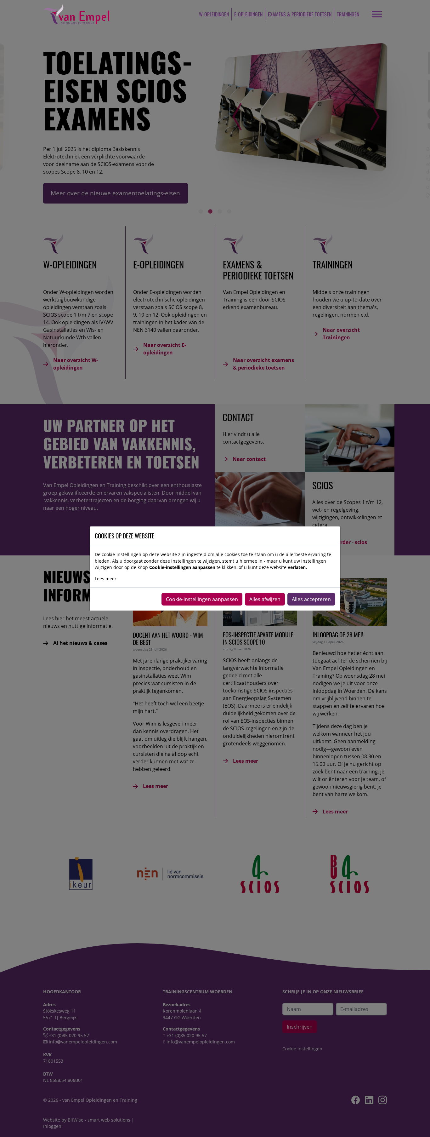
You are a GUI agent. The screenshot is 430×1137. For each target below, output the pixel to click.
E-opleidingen (248, 14)
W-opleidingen (214, 14)
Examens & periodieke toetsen (299, 14)
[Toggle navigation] (377, 14)
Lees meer (105, 579)
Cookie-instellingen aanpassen (202, 599)
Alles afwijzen (264, 599)
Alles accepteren (311, 599)
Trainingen (348, 14)
